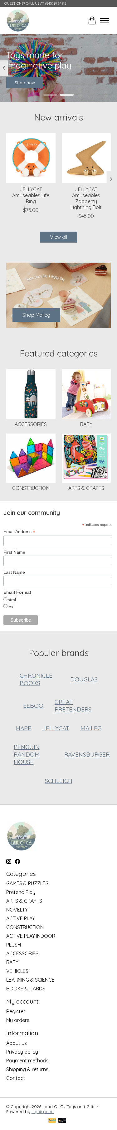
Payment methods (27, 1060)
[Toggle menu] (104, 20)
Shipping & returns (27, 1069)
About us (16, 1043)
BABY (86, 424)
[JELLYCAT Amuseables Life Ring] (31, 158)
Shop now (25, 82)
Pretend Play (20, 892)
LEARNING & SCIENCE (30, 980)
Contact (15, 1078)
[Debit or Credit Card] (62, 1121)
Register (15, 1011)
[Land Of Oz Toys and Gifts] (18, 20)
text (11, 606)
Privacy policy (22, 1052)
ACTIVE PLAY (20, 918)
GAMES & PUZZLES (27, 883)
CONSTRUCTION (31, 488)
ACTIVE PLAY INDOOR (30, 936)
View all (58, 237)
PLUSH (13, 945)
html (11, 599)
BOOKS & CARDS (25, 988)
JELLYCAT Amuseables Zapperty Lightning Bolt (86, 198)
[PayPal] (52, 1121)
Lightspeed (43, 1111)
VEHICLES (17, 971)
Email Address (19, 532)
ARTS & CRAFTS (86, 488)
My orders (17, 1020)
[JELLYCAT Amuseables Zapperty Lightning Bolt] (86, 158)
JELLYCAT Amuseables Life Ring (30, 195)
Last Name (14, 572)
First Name (14, 552)
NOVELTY (17, 910)
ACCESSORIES (31, 424)
